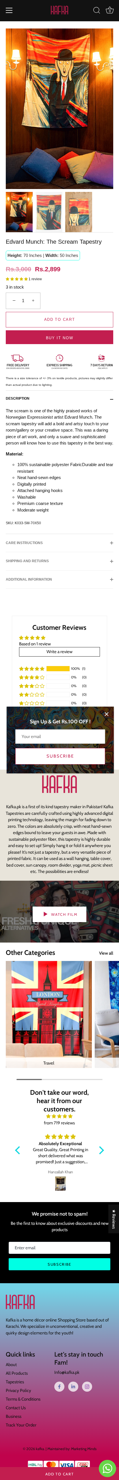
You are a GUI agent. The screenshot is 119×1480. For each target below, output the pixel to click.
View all (106, 953)
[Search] (96, 11)
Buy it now (59, 338)
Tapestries (15, 1381)
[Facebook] (59, 1387)
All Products (17, 1373)
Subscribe (60, 756)
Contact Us (16, 1407)
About (11, 1364)
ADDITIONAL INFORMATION (29, 579)
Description (17, 398)
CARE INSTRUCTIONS (24, 543)
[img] (59, 1116)
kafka (40, 1449)
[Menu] (9, 10)
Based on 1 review (35, 643)
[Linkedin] (73, 1387)
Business (13, 1416)
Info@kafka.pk (66, 1372)
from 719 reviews (59, 1123)
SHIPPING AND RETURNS (27, 561)
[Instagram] (87, 1387)
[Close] (106, 714)
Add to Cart (59, 1474)
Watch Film (64, 914)
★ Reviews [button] (113, 1219)
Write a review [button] (59, 651)
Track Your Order (21, 1425)
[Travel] (49, 1014)
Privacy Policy (18, 1390)
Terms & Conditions (23, 1399)
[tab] (20, 398)
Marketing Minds (83, 1449)
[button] (17, 279)
